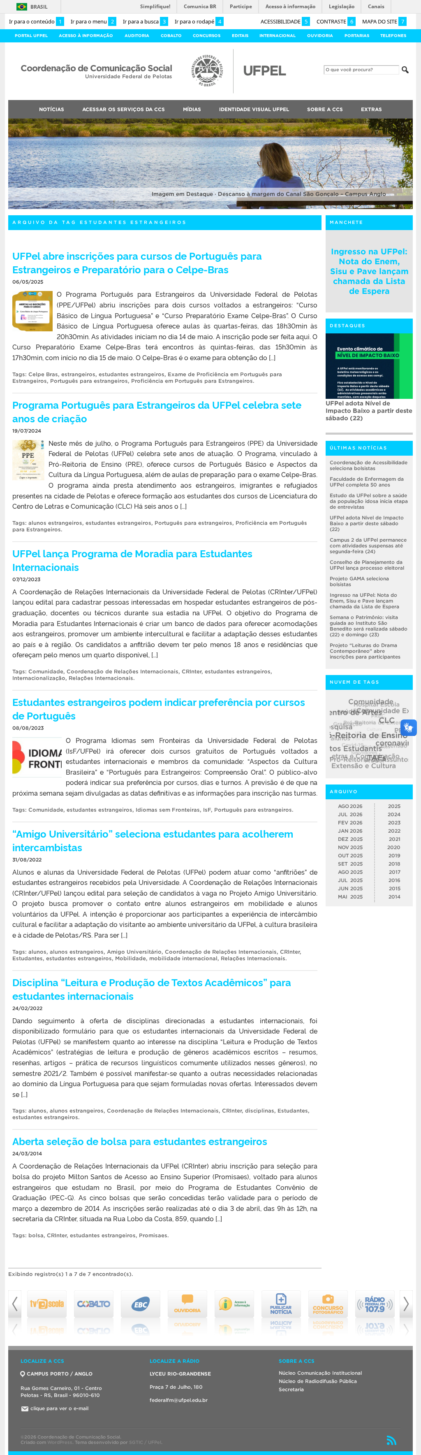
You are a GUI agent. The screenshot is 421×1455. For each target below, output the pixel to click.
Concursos (206, 35)
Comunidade (45, 671)
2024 (394, 814)
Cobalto (171, 35)
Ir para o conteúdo (35, 21)
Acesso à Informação (86, 35)
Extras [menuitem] (371, 109)
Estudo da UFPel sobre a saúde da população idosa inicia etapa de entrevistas (369, 501)
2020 (393, 847)
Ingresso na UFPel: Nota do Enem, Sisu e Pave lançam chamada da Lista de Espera (369, 271)
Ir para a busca (144, 21)
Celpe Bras (43, 374)
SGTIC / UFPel (145, 1442)
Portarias (357, 35)
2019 (394, 855)
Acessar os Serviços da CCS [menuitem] (123, 109)
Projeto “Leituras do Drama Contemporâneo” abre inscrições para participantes (365, 651)
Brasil (39, 6)
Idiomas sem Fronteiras (168, 810)
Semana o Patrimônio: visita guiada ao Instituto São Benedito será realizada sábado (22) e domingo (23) (368, 626)
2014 (394, 896)
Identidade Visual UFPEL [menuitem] (254, 109)
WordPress (59, 1442)
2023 (394, 822)
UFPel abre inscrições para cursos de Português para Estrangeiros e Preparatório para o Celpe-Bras (137, 262)
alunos (37, 952)
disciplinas (259, 1111)
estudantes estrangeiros (131, 374)
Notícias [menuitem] (51, 109)
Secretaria (291, 1389)
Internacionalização (38, 678)
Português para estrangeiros (89, 381)
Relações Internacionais (101, 678)
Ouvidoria (320, 35)
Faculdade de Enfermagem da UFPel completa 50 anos (367, 481)
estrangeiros (78, 374)
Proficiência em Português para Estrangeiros (192, 381)
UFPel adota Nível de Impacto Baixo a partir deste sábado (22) (367, 523)
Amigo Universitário (134, 952)
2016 (394, 880)
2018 (394, 863)
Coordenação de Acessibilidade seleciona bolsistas (368, 465)
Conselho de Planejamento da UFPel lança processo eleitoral (367, 564)
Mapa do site (383, 21)
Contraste (335, 21)
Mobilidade (130, 958)
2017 (394, 872)
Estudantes (27, 958)
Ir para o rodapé (198, 21)
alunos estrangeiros (55, 523)
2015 (394, 888)
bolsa (36, 1235)
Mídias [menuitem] (192, 109)
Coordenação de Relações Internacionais (122, 671)
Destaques (347, 325)
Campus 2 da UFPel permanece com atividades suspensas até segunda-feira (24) (369, 414)
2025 (394, 806)
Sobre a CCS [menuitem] (325, 109)
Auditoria (137, 35)
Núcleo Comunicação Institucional (320, 1373)
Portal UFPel (31, 35)
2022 (394, 830)
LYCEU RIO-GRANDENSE (180, 1373)
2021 (394, 839)
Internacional (277, 35)
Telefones (393, 35)
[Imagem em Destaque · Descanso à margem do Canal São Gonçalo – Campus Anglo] (210, 207)
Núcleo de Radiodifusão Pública (318, 1381)
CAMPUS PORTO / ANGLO (60, 1373)
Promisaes (153, 1235)
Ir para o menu (92, 21)
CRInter (191, 671)
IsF (207, 810)
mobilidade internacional (183, 958)
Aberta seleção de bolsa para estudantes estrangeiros (139, 1141)
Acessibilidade (284, 21)
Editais (240, 35)
